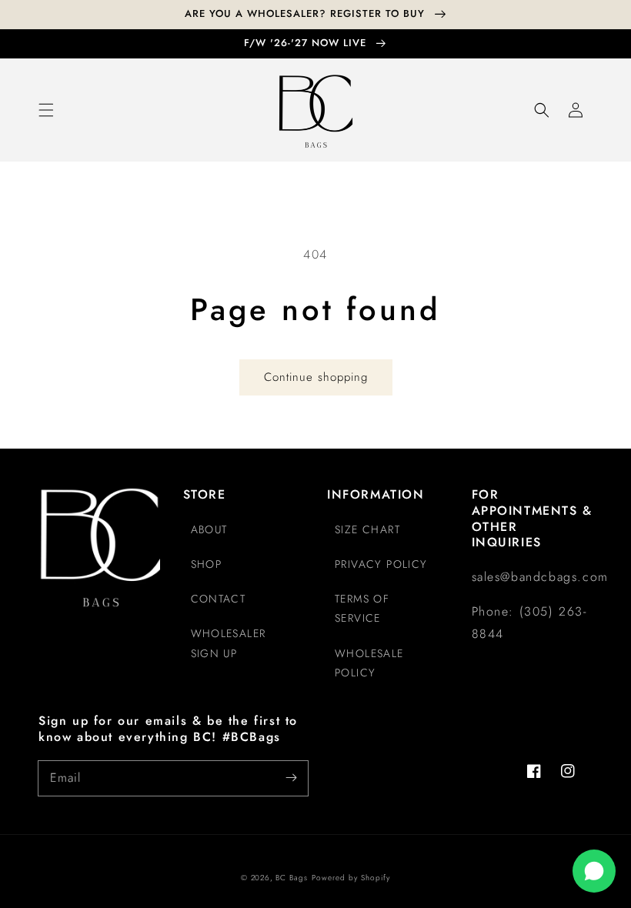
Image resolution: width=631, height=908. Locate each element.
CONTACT (218, 598)
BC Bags (291, 877)
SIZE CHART (367, 529)
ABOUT (209, 529)
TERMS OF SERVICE (362, 608)
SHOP (206, 564)
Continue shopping (316, 377)
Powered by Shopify (351, 877)
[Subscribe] (291, 778)
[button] (46, 110)
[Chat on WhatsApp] (594, 871)
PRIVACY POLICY (381, 564)
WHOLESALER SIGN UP (228, 643)
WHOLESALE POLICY (369, 663)
